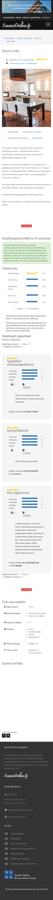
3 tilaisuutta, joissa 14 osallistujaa (23, 63)
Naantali (37, 38)
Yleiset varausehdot (18, 843)
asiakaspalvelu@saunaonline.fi (20, 810)
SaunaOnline (9, 38)
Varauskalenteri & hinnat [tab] (18, 138)
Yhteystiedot (15, 838)
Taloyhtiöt (46, 17)
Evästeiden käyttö (17, 853)
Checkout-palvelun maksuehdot (23, 863)
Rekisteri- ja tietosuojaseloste (22, 848)
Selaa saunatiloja (24, 38)
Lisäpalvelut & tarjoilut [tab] (31, 132)
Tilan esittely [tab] (13, 132)
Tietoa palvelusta (17, 833)
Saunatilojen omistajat (19, 858)
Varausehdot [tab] (37, 138)
